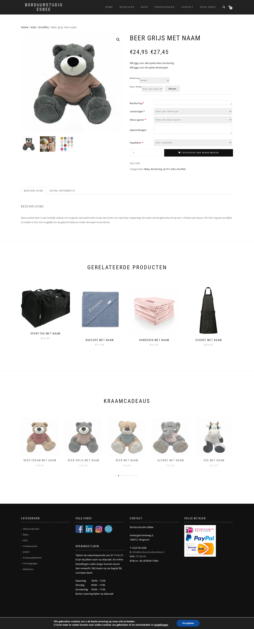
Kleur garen (138, 119)
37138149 (140, 556)
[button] (118, 39)
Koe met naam (214, 460)
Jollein (26, 552)
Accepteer (188, 623)
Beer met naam (127, 460)
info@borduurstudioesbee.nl (148, 552)
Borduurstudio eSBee (44, 7)
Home (109, 7)
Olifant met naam (170, 460)
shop (144, 7)
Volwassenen (30, 546)
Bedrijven (127, 7)
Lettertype (137, 111)
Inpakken (136, 142)
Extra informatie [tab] (62, 190)
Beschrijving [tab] (33, 190)
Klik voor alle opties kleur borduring (152, 63)
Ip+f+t (166, 169)
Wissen (172, 88)
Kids (33, 27)
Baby (147, 169)
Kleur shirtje (136, 87)
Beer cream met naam (40, 460)
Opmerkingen (138, 130)
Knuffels (43, 27)
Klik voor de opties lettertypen (149, 67)
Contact (187, 7)
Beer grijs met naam (83, 460)
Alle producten (31, 528)
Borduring (134, 78)
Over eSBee (208, 7)
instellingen (161, 625)
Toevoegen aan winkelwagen (200, 153)
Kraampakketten (32, 557)
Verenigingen (165, 7)
